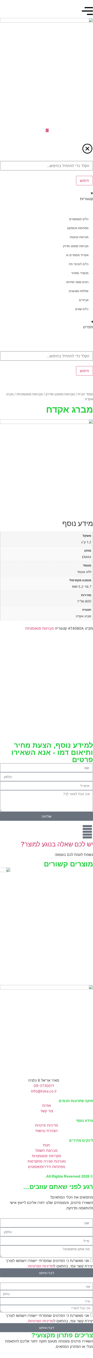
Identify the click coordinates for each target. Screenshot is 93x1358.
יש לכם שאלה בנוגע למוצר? (57, 844)
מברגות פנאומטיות (29, 394)
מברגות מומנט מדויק (60, 394)
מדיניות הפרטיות (40, 1266)
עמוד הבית (85, 394)
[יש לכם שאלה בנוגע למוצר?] (87, 831)
